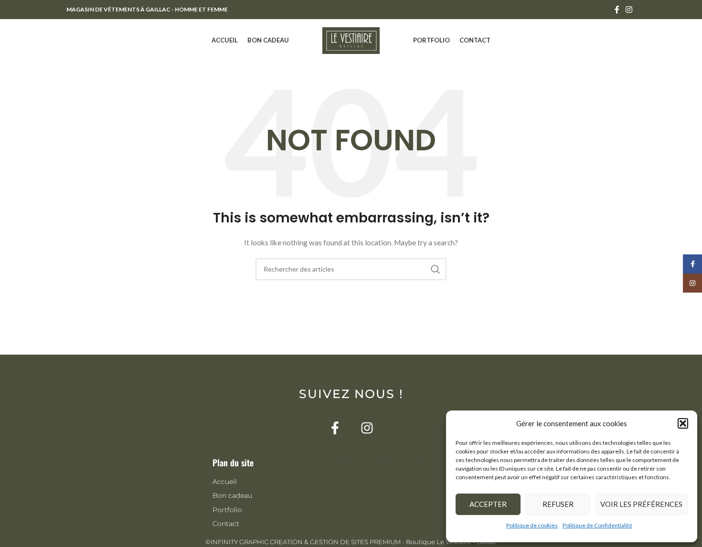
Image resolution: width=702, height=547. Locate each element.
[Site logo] (351, 40)
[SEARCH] (436, 269)
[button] (683, 423)
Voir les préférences (641, 504)
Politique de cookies (532, 525)
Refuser (558, 504)
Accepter (488, 504)
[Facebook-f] (335, 427)
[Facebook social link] (616, 9)
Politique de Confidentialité (597, 525)
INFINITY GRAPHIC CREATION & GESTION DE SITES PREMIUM (306, 542)
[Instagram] (367, 427)
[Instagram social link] (629, 9)
